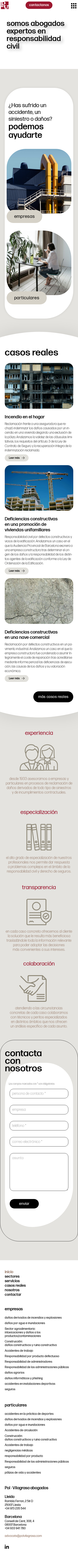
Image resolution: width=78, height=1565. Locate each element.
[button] (73, 6)
